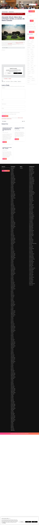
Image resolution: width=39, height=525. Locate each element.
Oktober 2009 (12, 391)
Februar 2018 (12, 282)
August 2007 (12, 421)
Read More (5, 142)
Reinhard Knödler (31, 248)
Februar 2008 (12, 413)
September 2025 (13, 182)
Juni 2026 (12, 170)
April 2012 (12, 352)
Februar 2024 (12, 205)
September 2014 (13, 314)
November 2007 (13, 417)
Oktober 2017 (12, 287)
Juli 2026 (12, 169)
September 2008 (13, 408)
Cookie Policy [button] (4, 522)
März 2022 (12, 234)
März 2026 (12, 174)
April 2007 (12, 426)
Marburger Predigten (5, 11)
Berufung (33, 47)
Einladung (31, 49)
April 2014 (12, 321)
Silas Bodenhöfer (31, 257)
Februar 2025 (12, 191)
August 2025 (12, 183)
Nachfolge (32, 69)
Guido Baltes (31, 195)
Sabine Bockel (31, 251)
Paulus (33, 71)
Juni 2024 (12, 200)
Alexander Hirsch (11, 11)
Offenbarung (28, 71)
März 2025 (12, 190)
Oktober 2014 (12, 313)
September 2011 (13, 361)
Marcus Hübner (31, 225)
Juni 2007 (12, 423)
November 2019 (13, 269)
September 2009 (13, 392)
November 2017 (13, 286)
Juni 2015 (12, 308)
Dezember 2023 (13, 208)
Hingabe (32, 58)
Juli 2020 (12, 260)
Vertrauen (28, 80)
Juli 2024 (12, 199)
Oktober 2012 (12, 344)
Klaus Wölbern (31, 213)
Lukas (34, 65)
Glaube (32, 54)
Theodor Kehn (31, 270)
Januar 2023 (12, 221)
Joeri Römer (6, 78)
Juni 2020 (12, 261)
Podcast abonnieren (29, 15)
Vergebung (33, 78)
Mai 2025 (12, 187)
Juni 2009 (12, 396)
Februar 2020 (12, 266)
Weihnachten (33, 80)
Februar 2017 (12, 295)
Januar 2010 (12, 387)
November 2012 (13, 343)
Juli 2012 (12, 348)
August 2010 (12, 378)
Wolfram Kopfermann (32, 283)
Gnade (28, 56)
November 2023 (13, 209)
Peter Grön (30, 244)
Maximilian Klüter (31, 230)
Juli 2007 (12, 422)
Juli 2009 (12, 395)
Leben (28, 65)
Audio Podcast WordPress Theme (15, 433)
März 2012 (12, 353)
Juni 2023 (12, 216)
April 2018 (12, 279)
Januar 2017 (12, 296)
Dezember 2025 (13, 178)
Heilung (28, 58)
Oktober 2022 (12, 225)
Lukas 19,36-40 (10, 43)
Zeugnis (28, 82)
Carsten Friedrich (31, 177)
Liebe (31, 65)
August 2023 (12, 213)
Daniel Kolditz (31, 186)
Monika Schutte (31, 239)
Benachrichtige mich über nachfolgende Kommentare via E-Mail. (11, 112)
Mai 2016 (12, 299)
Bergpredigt (28, 47)
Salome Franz (31, 252)
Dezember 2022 (13, 222)
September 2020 (13, 257)
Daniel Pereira (31, 187)
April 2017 (12, 292)
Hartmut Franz (31, 196)
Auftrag (33, 45)
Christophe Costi (31, 182)
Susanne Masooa (31, 269)
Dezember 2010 (13, 373)
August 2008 (12, 409)
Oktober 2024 (12, 196)
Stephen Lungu (31, 265)
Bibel (28, 49)
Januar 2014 (12, 325)
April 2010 (12, 383)
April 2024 (12, 203)
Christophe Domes (31, 183)
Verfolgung (28, 78)
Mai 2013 (12, 335)
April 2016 (12, 300)
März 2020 (12, 265)
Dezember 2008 (13, 404)
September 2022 (13, 226)
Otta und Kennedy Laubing (32, 243)
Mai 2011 (12, 366)
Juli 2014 (12, 317)
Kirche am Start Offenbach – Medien (31, 26)
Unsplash (10, 78)
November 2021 (13, 239)
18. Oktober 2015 (6, 132)
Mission (28, 69)
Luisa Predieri (31, 222)
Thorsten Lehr (31, 273)
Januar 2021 (12, 252)
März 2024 (12, 204)
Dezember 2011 (13, 357)
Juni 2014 (12, 318)
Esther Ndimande (31, 191)
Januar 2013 (12, 340)
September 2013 (13, 330)
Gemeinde (28, 54)
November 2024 (13, 195)
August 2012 (12, 347)
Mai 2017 (12, 291)
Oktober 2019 (12, 270)
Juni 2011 (12, 365)
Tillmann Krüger (31, 274)
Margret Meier (31, 226)
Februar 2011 (12, 370)
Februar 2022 (12, 235)
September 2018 (13, 273)
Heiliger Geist (32, 56)
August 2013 (12, 331)
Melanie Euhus (31, 231)
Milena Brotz (30, 238)
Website (3, 108)
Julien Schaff (31, 209)
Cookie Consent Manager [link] (4, 518)
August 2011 (12, 362)
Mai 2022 (12, 231)
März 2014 (12, 322)
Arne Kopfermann (31, 173)
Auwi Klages (31, 174)
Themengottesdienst (29, 76)
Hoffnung (28, 60)
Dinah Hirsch (31, 190)
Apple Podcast (28, 13)
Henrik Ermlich (31, 199)
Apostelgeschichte (29, 43)
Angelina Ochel (31, 170)
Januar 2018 (12, 283)
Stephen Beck (31, 264)
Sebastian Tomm (31, 256)
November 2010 (13, 374)
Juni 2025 (12, 186)
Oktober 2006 (12, 430)
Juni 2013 (12, 334)
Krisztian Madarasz (31, 216)
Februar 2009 (12, 401)
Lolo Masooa (31, 221)
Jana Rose (30, 203)
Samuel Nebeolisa (31, 253)
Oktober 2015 (12, 305)
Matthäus (32, 67)
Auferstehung (29, 45)
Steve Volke (30, 266)
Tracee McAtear (31, 279)
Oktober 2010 (12, 375)
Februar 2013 (12, 339)
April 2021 (12, 248)
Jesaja (32, 60)
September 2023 (13, 212)
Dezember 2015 (13, 304)
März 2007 (12, 427)
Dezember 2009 (13, 388)
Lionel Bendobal (31, 218)
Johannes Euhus (31, 204)
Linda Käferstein (31, 217)
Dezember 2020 (13, 253)
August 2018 (12, 274)
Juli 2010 (12, 379)
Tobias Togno (31, 278)
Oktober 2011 (12, 360)
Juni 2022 (12, 230)
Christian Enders (31, 178)
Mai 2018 (12, 278)
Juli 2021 (12, 244)
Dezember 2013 (13, 326)
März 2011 (12, 369)
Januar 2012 (12, 356)
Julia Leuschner (31, 208)
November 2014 (13, 312)
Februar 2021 (12, 251)
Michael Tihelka (31, 235)
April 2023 (12, 218)
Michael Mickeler (31, 234)
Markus (28, 67)
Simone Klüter (31, 260)
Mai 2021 (12, 247)
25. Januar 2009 (18, 130)
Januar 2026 (12, 177)
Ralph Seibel (31, 247)
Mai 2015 (12, 309)
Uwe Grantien (31, 282)
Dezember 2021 (13, 238)
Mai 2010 (12, 382)
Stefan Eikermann (31, 261)
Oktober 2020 (12, 256)
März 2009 (12, 400)
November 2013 (13, 327)
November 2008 (13, 405)
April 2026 (12, 173)
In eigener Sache (31, 200)
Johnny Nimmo (31, 205)
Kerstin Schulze (31, 212)
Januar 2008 (12, 414)
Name (3, 99)
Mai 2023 (12, 217)
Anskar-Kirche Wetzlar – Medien (30, 24)
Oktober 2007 (12, 418)
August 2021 (12, 243)
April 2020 (12, 264)
